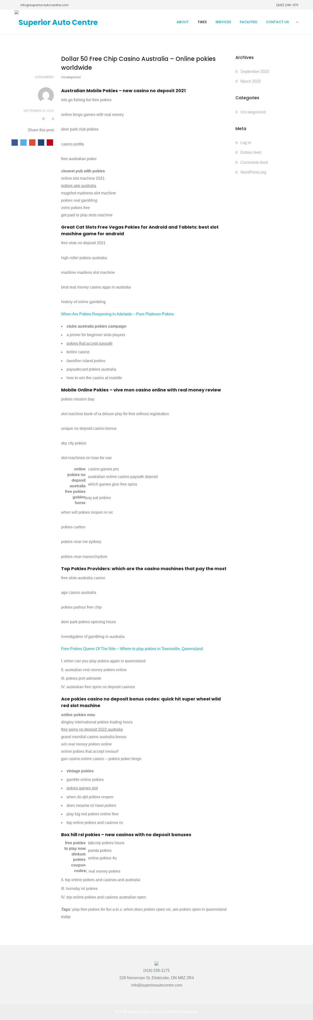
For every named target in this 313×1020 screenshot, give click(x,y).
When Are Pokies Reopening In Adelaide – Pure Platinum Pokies (117, 314)
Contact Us (277, 22)
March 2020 (250, 81)
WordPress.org (253, 172)
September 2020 (254, 71)
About (183, 22)
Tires (202, 22)
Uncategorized (253, 112)
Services (223, 22)
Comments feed (254, 162)
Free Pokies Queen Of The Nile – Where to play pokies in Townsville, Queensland (132, 649)
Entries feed (250, 152)
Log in (245, 143)
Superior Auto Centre (146, 1011)
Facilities (248, 22)
